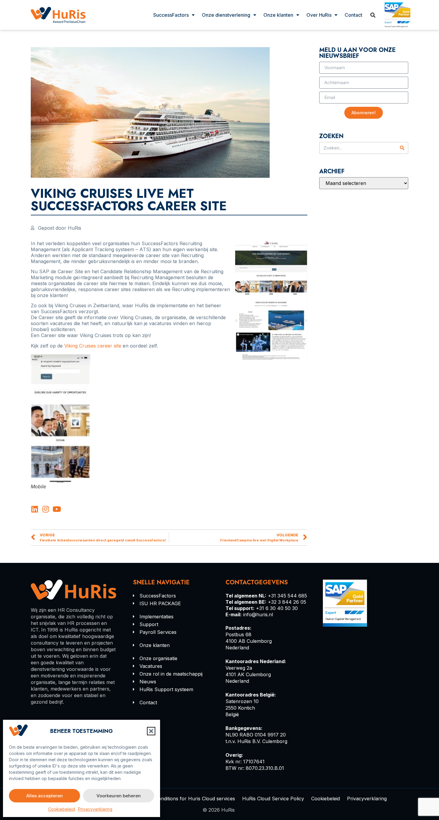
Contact (353, 15)
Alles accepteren (44, 796)
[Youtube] (56, 509)
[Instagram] (45, 509)
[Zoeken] (402, 148)
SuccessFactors (171, 15)
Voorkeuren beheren (118, 796)
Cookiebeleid (61, 809)
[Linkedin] (34, 509)
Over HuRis (318, 15)
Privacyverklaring (95, 809)
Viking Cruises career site (92, 346)
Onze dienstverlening (226, 15)
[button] (151, 731)
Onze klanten (278, 15)
